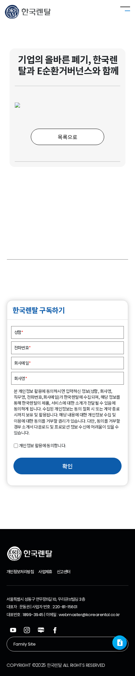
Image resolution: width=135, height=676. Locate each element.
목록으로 (67, 137)
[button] (119, 642)
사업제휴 (45, 572)
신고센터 (63, 572)
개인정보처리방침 (20, 572)
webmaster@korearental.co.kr (89, 615)
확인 (67, 466)
